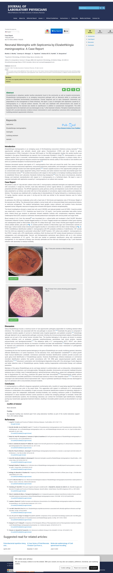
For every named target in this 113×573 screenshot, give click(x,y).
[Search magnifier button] (103, 7)
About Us (22, 18)
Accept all (93, 568)
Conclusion (91, 45)
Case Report (91, 39)
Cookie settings (66, 568)
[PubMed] (19, 433)
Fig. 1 (30, 225)
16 (70, 376)
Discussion (91, 42)
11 (32, 341)
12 (63, 343)
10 (72, 332)
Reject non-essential (80, 568)
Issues (40, 18)
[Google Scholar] (15, 424)
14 (15, 360)
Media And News (85, 18)
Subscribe (75, 18)
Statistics (100, 32)
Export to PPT (13, 278)
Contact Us (96, 18)
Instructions (64, 18)
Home (15, 18)
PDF (67, 31)
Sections (90, 32)
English (9, 32)
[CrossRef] (14, 433)
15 (59, 374)
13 (14, 360)
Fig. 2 (79, 227)
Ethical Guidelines (52, 18)
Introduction (91, 36)
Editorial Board (32, 18)
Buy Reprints (57, 31)
